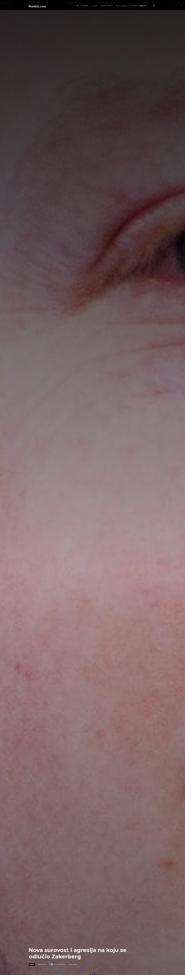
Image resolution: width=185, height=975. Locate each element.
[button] (153, 5)
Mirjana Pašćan (59, 964)
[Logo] (37, 5)
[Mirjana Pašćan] (51, 964)
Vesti (32, 964)
